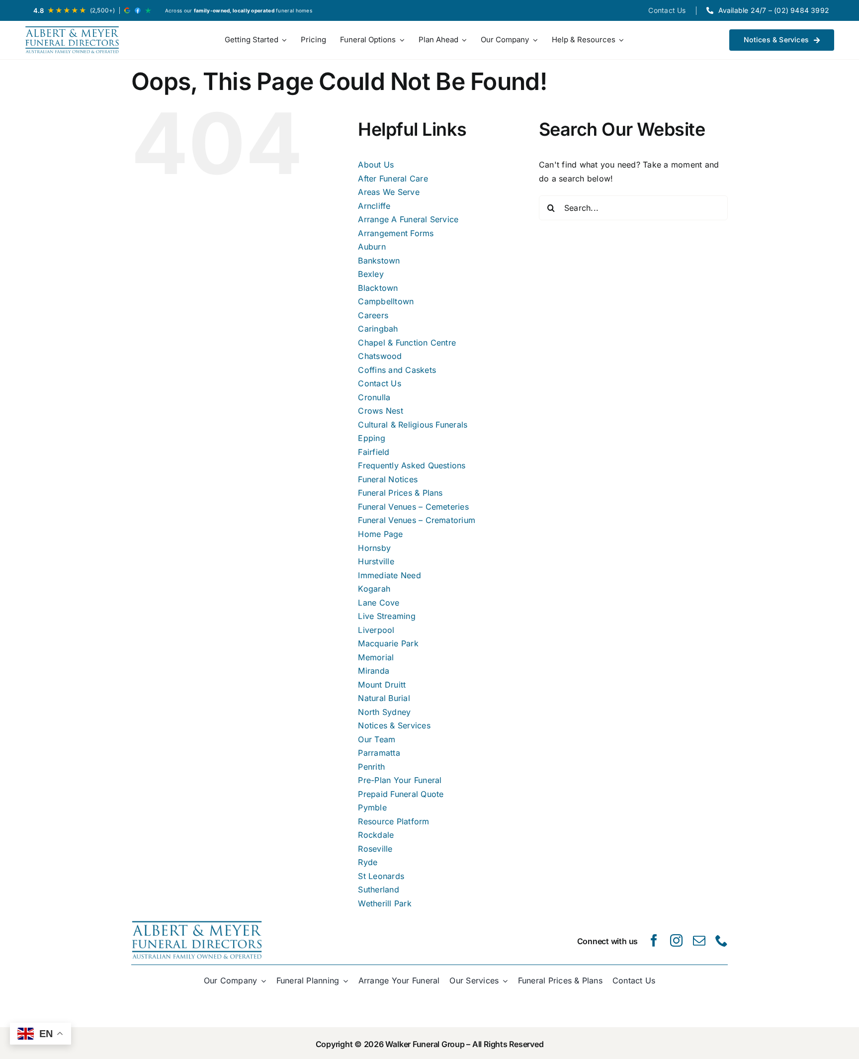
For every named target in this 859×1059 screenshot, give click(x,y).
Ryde (367, 862)
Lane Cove (378, 603)
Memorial (376, 657)
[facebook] (654, 940)
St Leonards (381, 876)
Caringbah (378, 329)
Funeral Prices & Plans (400, 493)
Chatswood (380, 356)
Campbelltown (386, 301)
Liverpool (376, 630)
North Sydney (384, 712)
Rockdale (376, 835)
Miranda (373, 671)
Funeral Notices (388, 479)
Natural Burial (384, 698)
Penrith (371, 767)
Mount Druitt (382, 685)
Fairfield (373, 452)
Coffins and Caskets (397, 370)
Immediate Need (389, 575)
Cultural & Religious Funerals (412, 425)
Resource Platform (393, 821)
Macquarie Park (388, 643)
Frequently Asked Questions (411, 465)
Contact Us (379, 383)
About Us (376, 165)
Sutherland (378, 889)
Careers (373, 315)
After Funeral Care (393, 178)
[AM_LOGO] (72, 40)
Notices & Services (394, 725)
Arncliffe (374, 206)
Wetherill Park (384, 903)
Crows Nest (380, 411)
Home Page (380, 534)
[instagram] (676, 940)
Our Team (376, 739)
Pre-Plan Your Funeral (399, 780)
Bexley (370, 274)
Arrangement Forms (395, 233)
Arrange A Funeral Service (408, 219)
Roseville (375, 849)
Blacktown (378, 288)
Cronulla (374, 397)
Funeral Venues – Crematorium (416, 520)
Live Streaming (386, 616)
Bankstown (379, 260)
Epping (371, 438)
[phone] (721, 940)
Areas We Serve (388, 192)
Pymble (372, 807)
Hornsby (374, 548)
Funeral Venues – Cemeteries (413, 507)
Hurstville (376, 561)
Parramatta (379, 753)
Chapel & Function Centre (407, 343)
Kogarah (374, 589)
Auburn (371, 247)
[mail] (699, 940)
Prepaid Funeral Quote (400, 794)
